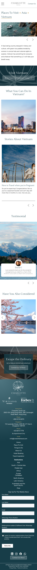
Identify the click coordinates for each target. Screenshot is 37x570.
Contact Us (32, 4)
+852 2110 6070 (18, 419)
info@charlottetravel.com (18, 439)
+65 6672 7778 (18, 431)
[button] (5, 4)
